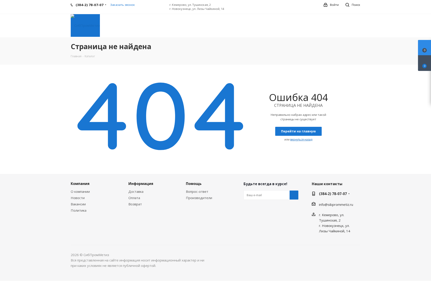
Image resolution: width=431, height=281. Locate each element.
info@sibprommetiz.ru (336, 204)
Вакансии (78, 204)
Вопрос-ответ (197, 191)
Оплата (134, 197)
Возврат (135, 204)
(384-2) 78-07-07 (333, 193)
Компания (80, 183)
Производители (199, 197)
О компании (80, 191)
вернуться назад (301, 139)
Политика (78, 210)
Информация (140, 183)
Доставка (135, 191)
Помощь (194, 183)
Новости (78, 197)
